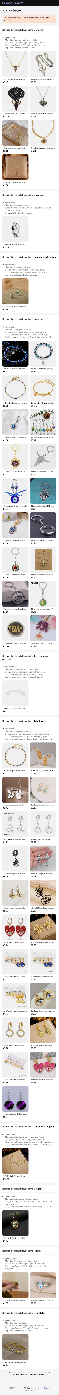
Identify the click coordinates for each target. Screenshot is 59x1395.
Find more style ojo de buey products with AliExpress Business (27, 19)
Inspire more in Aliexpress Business (29, 1374)
